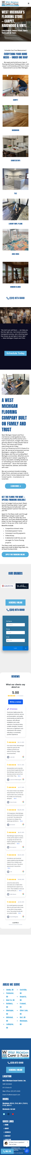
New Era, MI (10, 1000)
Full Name (9, 621)
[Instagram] (8, 1114)
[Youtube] (13, 1114)
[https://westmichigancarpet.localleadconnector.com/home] (15, 1054)
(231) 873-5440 (17, 298)
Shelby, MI (9, 989)
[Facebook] (4, 1114)
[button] (28, 3)
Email (8, 637)
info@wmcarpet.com (13, 1095)
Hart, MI (22, 1017)
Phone (8, 629)
